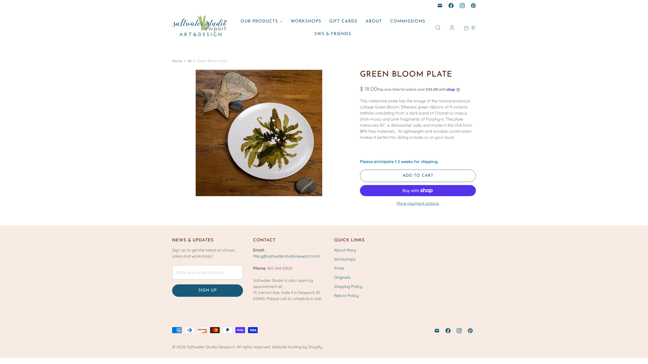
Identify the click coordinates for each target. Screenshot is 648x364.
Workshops (306, 21)
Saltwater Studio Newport (211, 346)
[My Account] (452, 28)
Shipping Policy (348, 286)
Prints (339, 268)
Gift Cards (343, 21)
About (374, 21)
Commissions (407, 21)
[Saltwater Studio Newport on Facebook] (451, 5)
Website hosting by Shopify (297, 346)
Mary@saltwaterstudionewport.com (286, 256)
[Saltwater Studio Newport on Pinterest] (473, 5)
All (189, 61)
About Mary (345, 250)
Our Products (259, 21)
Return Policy (346, 295)
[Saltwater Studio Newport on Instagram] (462, 5)
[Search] (438, 28)
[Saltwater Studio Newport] (200, 27)
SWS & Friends (332, 34)
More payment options (418, 203)
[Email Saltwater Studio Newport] (440, 5)
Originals (342, 277)
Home (177, 61)
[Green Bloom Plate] (259, 133)
